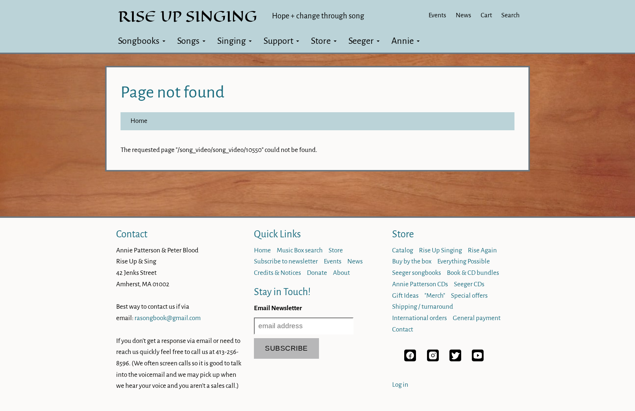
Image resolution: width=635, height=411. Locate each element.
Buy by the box (411, 261)
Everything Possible (463, 261)
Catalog (402, 250)
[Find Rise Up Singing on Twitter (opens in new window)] (455, 359)
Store (321, 41)
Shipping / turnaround (422, 306)
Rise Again (482, 250)
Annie (402, 41)
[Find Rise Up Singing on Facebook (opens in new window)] (410, 359)
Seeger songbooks (416, 272)
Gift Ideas (405, 295)
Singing (231, 41)
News (463, 15)
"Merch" (434, 295)
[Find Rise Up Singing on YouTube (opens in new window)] (477, 359)
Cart (486, 15)
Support (278, 41)
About (341, 272)
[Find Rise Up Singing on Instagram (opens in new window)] (433, 359)
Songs (188, 41)
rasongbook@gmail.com (167, 318)
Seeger (361, 41)
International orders (419, 318)
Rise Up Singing (440, 250)
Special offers (469, 295)
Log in (400, 384)
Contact (131, 234)
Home (138, 120)
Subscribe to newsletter (286, 261)
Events (437, 15)
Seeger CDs (469, 284)
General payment (477, 318)
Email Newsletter (278, 308)
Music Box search (300, 250)
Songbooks (138, 41)
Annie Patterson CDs (420, 284)
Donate (317, 272)
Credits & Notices (277, 272)
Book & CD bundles (473, 272)
